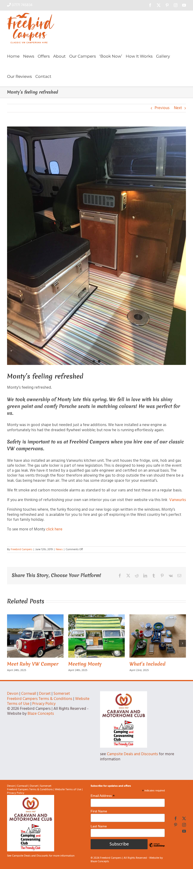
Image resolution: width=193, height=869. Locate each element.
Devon (12, 699)
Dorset (45, 699)
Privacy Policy (44, 709)
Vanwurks (177, 500)
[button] (10, 646)
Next (178, 108)
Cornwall (28, 699)
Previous (162, 108)
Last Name (99, 831)
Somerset (61, 699)
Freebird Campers (21, 549)
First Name (99, 816)
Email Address (103, 801)
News (59, 549)
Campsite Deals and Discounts (132, 760)
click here (54, 529)
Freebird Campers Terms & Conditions (39, 704)
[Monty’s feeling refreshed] (96, 245)
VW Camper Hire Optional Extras (123, 667)
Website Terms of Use (68, 795)
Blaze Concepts (41, 719)
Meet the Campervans (67, 664)
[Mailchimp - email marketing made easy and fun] (157, 854)
